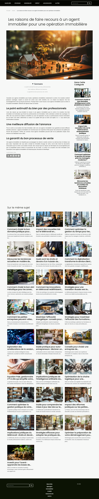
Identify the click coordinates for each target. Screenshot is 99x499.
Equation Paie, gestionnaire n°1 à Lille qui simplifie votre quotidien (20, 379)
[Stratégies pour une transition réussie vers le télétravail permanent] (78, 277)
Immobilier (27, 3)
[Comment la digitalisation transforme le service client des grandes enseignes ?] (78, 249)
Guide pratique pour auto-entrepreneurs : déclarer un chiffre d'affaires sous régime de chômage (49, 350)
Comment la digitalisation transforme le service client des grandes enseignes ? (77, 261)
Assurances (47, 3)
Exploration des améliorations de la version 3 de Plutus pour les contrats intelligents (20, 350)
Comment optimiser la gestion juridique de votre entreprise (19, 407)
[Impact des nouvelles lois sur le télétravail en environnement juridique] (82, 119)
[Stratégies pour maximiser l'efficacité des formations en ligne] (78, 307)
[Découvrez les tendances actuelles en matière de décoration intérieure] (82, 174)
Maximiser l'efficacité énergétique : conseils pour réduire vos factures (49, 319)
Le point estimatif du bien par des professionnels (37, 87)
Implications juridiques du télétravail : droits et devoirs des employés (20, 435)
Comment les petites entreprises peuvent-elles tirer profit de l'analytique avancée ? (19, 320)
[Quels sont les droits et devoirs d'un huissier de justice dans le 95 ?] (49, 249)
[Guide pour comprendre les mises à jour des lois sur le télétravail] (49, 394)
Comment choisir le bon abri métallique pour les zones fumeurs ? (20, 289)
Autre (57, 3)
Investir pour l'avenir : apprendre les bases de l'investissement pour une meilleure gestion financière (20, 466)
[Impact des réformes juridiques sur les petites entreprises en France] (78, 394)
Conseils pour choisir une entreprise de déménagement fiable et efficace (77, 350)
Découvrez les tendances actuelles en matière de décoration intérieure (82, 184)
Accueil (8, 10)
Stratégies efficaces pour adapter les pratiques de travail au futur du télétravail (48, 436)
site (59, 117)
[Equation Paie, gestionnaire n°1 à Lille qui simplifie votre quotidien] (20, 366)
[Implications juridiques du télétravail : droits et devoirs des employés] (20, 422)
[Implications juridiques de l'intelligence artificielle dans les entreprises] (49, 366)
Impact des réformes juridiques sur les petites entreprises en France (76, 407)
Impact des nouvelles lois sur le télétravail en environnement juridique (82, 129)
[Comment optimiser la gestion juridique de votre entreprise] (20, 394)
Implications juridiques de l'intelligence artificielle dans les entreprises (49, 379)
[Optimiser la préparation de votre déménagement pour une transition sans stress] (78, 422)
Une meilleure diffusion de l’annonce (37, 89)
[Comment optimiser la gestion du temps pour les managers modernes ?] (82, 147)
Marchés (8, 3)
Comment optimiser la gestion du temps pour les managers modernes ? (82, 157)
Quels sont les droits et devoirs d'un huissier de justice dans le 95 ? (47, 261)
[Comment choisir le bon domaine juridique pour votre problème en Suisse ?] (82, 93)
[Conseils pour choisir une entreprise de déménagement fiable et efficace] (78, 337)
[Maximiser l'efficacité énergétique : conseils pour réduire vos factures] (49, 307)
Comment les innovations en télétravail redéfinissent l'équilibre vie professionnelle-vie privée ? (49, 290)
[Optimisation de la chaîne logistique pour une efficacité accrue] (78, 366)
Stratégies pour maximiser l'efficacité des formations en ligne (77, 319)
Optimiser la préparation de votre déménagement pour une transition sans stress (78, 435)
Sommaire (38, 84)
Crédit (37, 3)
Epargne (17, 3)
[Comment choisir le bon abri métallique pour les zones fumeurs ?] (20, 277)
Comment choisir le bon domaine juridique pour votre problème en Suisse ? (82, 102)
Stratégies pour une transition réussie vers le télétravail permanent (76, 289)
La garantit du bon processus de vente (37, 92)
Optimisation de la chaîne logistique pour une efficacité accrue (77, 379)
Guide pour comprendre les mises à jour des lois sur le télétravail (49, 407)
